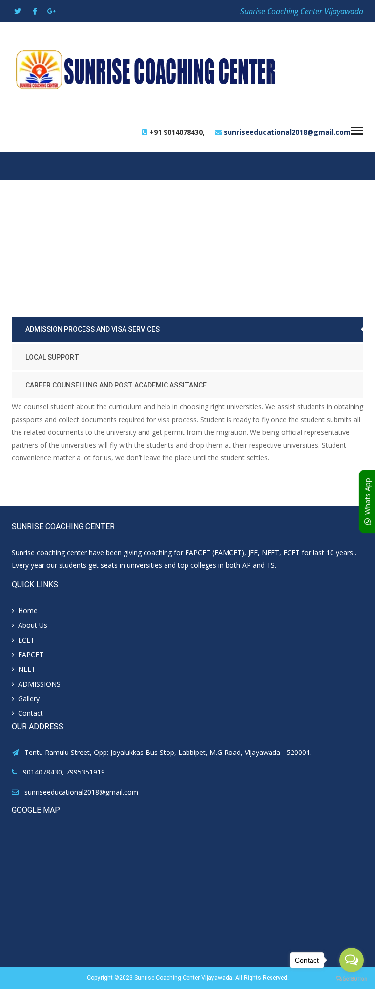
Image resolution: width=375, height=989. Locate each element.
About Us (32, 625)
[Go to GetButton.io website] (351, 979)
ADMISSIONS (39, 683)
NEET (27, 669)
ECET (26, 640)
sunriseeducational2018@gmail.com (287, 132)
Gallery (29, 698)
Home (28, 610)
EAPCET (30, 654)
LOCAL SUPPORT (52, 357)
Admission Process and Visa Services (92, 329)
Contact (30, 713)
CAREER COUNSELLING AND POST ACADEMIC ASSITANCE (116, 385)
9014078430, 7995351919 (64, 771)
